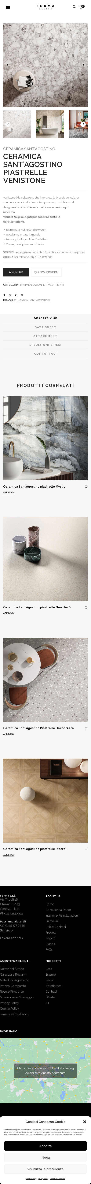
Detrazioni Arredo (12, 969)
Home (50, 904)
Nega (45, 1157)
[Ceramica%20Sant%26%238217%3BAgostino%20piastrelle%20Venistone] (4, 295)
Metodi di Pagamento (14, 980)
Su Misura (52, 921)
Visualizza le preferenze (45, 1169)
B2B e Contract (56, 927)
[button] (85, 1122)
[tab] (45, 318)
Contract (51, 991)
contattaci (45, 353)
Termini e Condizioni (57, 1178)
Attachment (45, 336)
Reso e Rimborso (12, 991)
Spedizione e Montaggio (17, 997)
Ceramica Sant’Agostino (29, 149)
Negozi (50, 938)
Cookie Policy (31, 1178)
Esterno (51, 974)
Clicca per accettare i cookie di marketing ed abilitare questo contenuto (45, 1071)
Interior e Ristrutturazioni (62, 915)
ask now (16, 272)
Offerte (50, 997)
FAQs (49, 949)
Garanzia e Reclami (13, 974)
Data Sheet (45, 327)
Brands (50, 944)
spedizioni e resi (45, 344)
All (47, 1003)
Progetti (51, 932)
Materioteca (53, 986)
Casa (49, 969)
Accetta (45, 1146)
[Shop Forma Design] (45, 7)
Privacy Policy (43, 1178)
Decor (50, 980)
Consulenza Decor (58, 910)
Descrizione (45, 318)
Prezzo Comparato (13, 986)
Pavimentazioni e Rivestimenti (42, 284)
